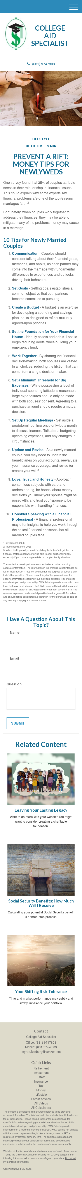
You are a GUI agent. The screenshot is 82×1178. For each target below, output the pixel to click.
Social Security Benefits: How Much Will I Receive (41, 903)
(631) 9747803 (43, 63)
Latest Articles (41, 1099)
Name (14, 632)
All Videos (41, 1103)
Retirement (41, 1068)
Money (41, 1090)
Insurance (41, 1081)
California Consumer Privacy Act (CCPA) (37, 1154)
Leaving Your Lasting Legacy (41, 810)
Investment (41, 1072)
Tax (41, 1085)
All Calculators (41, 1107)
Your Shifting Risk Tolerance (41, 991)
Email (14, 658)
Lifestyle (41, 1094)
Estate (41, 1077)
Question (14, 684)
